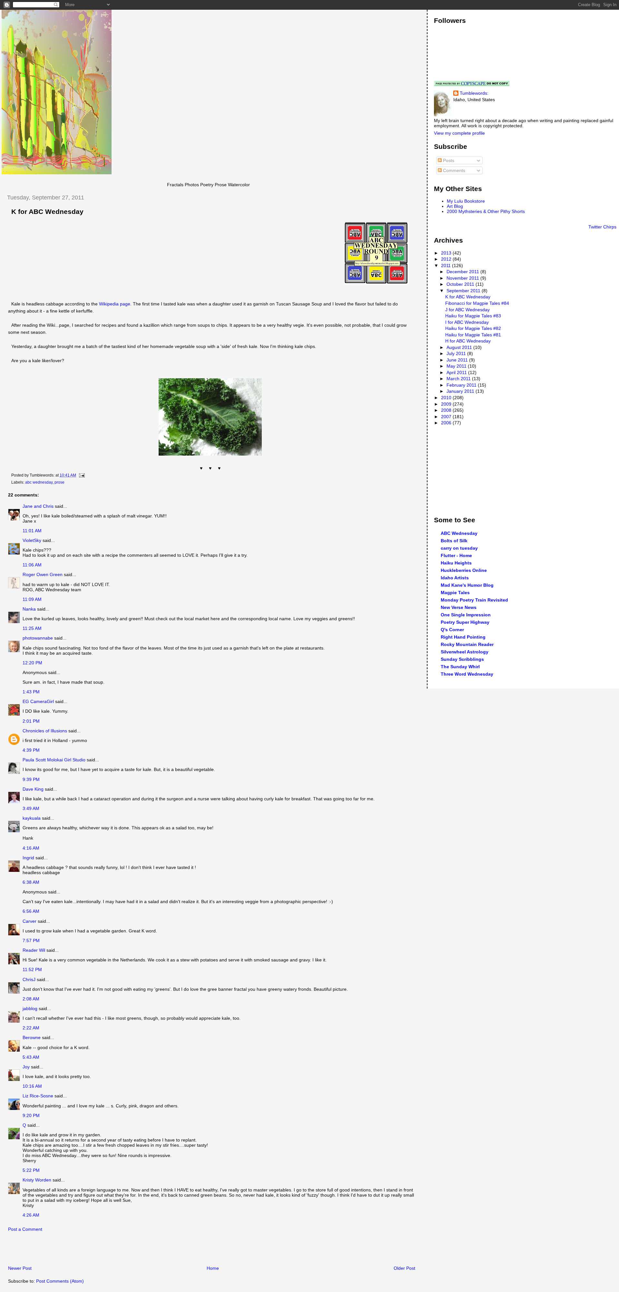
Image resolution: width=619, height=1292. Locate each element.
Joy (26, 1066)
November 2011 (463, 278)
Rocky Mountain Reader (467, 644)
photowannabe (38, 638)
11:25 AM (32, 628)
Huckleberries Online (464, 570)
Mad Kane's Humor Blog (467, 585)
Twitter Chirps (602, 226)
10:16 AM (32, 1086)
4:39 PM (31, 750)
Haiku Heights (456, 562)
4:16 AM (31, 848)
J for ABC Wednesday (467, 309)
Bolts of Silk (454, 540)
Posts (448, 160)
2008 (447, 410)
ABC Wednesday (459, 533)
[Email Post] (81, 475)
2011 (446, 265)
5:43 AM (31, 1057)
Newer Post (20, 1268)
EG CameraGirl (38, 701)
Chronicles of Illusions (45, 730)
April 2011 (457, 372)
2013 (447, 253)
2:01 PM (31, 721)
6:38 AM (31, 882)
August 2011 (460, 347)
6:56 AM (31, 911)
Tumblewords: (474, 93)
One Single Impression (466, 614)
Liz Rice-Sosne (38, 1095)
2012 (447, 259)
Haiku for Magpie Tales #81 (473, 334)
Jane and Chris (38, 506)
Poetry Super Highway (465, 622)
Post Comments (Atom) (60, 1281)
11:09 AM (32, 599)
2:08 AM (31, 998)
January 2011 (461, 391)
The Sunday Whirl (460, 666)
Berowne (32, 1037)
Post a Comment (25, 1229)
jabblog (30, 1008)
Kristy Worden (37, 1179)
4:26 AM (31, 1215)
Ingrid (28, 857)
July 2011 (457, 353)
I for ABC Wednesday (467, 322)
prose (59, 482)
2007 (447, 416)
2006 (447, 422)
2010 (447, 397)
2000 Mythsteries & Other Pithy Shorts (486, 211)
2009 (447, 404)
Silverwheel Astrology (464, 651)
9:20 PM (31, 1115)
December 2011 (463, 271)
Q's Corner (452, 629)
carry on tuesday (459, 548)
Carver (29, 921)
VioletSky (32, 540)
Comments (453, 170)
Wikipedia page (114, 303)
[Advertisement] (77, 1250)
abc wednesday (39, 482)
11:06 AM (32, 564)
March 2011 (459, 378)
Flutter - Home (456, 555)
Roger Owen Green (43, 574)
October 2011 (461, 284)
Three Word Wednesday (467, 674)
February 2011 (462, 385)
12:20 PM (32, 662)
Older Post (404, 1268)
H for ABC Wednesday (468, 340)
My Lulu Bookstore (466, 201)
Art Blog (455, 206)
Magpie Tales (455, 592)
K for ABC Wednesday (47, 212)
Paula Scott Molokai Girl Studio (54, 759)
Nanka (29, 609)
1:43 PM (31, 691)
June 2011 (458, 359)
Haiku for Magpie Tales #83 (473, 315)
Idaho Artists (455, 577)
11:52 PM (32, 969)
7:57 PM (31, 940)
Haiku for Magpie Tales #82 (473, 328)
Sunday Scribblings (462, 659)
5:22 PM (31, 1170)
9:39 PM (31, 779)
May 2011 (457, 366)
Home (213, 1268)
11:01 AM (32, 530)
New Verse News (459, 607)
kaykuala (32, 818)
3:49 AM (31, 808)
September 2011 (464, 290)
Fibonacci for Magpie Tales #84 (477, 303)
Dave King (33, 789)
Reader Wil (34, 950)
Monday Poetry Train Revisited (474, 600)
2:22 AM (31, 1027)
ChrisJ (29, 979)
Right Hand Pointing (463, 637)
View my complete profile (459, 133)
